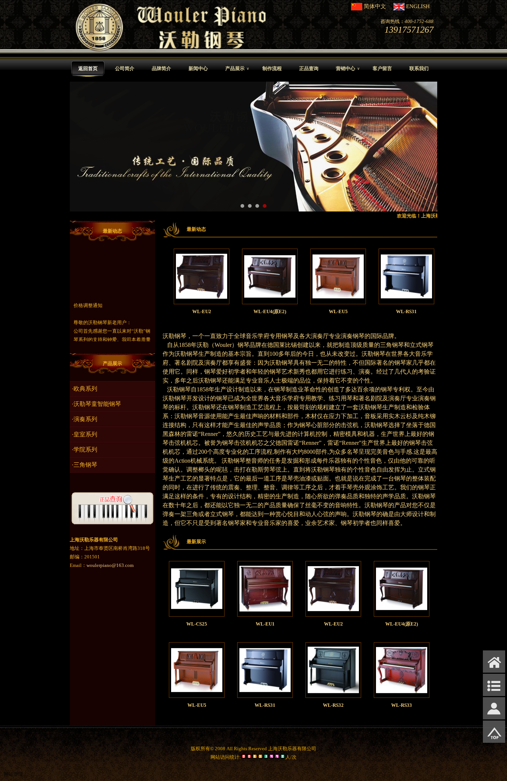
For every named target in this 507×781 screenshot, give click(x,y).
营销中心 (348, 68)
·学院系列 (84, 449)
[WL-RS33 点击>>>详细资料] (401, 694)
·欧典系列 (84, 388)
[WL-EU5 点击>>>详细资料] (317, 300)
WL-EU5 (317, 311)
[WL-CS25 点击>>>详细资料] (196, 613)
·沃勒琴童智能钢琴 (96, 404)
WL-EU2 (180, 311)
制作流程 (272, 68)
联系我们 (419, 68)
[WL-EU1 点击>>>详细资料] (265, 613)
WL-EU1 (265, 624)
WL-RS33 (401, 705)
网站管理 (13, 774)
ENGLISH (418, 6)
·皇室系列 (84, 434)
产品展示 (237, 68)
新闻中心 (198, 68)
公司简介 (124, 68)
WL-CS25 (196, 624)
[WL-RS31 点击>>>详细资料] (385, 300)
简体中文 (375, 6)
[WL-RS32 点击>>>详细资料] (333, 694)
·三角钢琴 (84, 465)
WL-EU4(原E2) (249, 311)
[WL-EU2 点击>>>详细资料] (180, 300)
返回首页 (88, 68)
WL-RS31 (385, 311)
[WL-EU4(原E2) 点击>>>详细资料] (249, 300)
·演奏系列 (84, 419)
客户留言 (382, 68)
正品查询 (308, 68)
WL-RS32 (333, 705)
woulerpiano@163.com (110, 565)
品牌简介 (161, 68)
